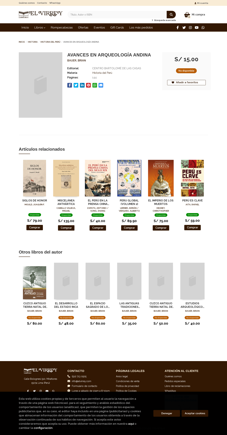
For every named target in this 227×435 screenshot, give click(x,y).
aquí (131, 423)
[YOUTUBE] (196, 27)
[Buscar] (171, 14)
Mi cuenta (202, 3)
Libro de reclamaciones (177, 386)
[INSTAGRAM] (190, 27)
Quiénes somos (27, 3)
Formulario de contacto (84, 386)
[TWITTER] (184, 27)
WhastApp (54, 3)
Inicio (22, 42)
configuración (43, 428)
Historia (33, 42)
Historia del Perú (50, 42)
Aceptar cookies (195, 413)
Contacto (42, 3)
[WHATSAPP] (203, 27)
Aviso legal (122, 376)
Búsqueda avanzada (165, 20)
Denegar (166, 413)
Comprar (34, 227)
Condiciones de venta (127, 381)
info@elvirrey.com (81, 381)
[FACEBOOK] (177, 27)
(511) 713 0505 (79, 376)
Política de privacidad (127, 386)
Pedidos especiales (175, 381)
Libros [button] (39, 27)
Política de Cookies (126, 391)
